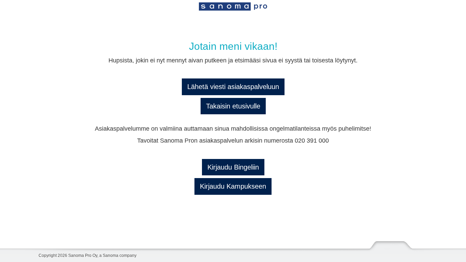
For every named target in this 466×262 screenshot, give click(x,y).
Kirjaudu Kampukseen (233, 186)
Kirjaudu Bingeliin (233, 167)
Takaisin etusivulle (233, 106)
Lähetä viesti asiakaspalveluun (233, 86)
